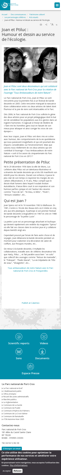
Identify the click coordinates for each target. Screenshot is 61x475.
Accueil (4, 14)
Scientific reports (18, 343)
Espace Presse (30, 373)
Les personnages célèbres (15, 17)
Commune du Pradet (11, 408)
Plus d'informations (19, 465)
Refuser (17, 471)
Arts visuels (33, 17)
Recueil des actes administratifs (16, 396)
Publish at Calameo (30, 303)
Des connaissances (18, 14)
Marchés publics (9, 399)
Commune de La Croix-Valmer (15, 413)
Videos (44, 343)
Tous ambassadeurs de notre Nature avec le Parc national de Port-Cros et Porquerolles (30, 269)
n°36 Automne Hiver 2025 (13, 419)
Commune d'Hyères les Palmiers (16, 411)
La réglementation (10, 402)
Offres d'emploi (9, 394)
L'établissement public (12, 391)
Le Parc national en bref (12, 388)
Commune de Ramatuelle (13, 416)
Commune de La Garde (12, 405)
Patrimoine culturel (37, 14)
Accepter (7, 470)
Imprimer (40, 24)
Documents (42, 358)
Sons (19, 358)
